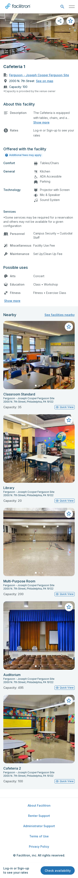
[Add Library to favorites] (69, 420)
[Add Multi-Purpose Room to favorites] (69, 514)
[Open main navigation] (72, 7)
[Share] (60, 21)
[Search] (62, 7)
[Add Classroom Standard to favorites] (69, 327)
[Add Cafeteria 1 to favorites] (70, 21)
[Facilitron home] (17, 9)
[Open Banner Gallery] (39, 36)
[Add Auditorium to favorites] (69, 607)
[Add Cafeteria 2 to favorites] (69, 700)
